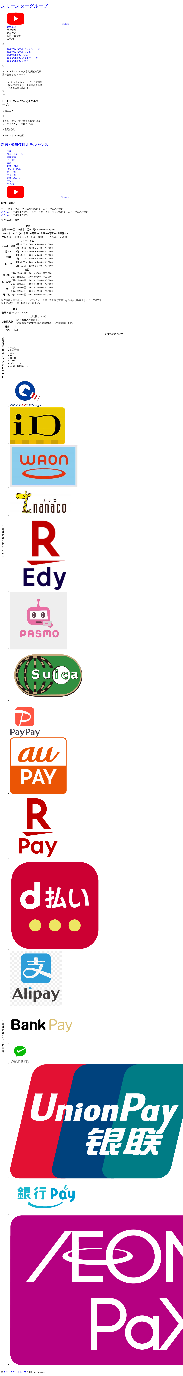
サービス (11, 172)
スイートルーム (15, 154)
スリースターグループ (24, 6)
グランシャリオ (23, 49)
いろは (18, 55)
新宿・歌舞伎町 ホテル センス (24, 144)
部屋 (9, 151)
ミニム (18, 61)
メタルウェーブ (22, 58)
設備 (9, 163)
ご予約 (10, 184)
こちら (4, 212)
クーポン (11, 26)
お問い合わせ (14, 178)
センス (19, 52)
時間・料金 (12, 166)
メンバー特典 (14, 169)
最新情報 (11, 157)
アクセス (11, 175)
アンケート (12, 181)
